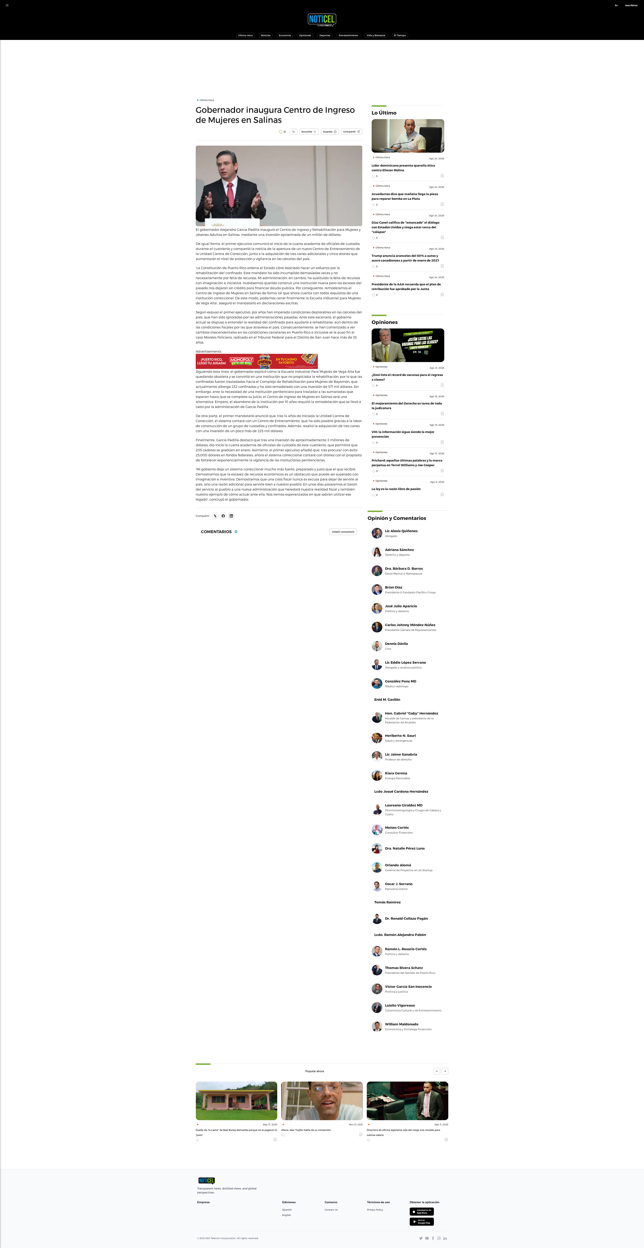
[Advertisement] (322, 65)
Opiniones (305, 35)
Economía (285, 35)
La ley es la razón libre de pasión (396, 489)
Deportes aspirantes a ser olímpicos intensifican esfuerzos (401, 1130)
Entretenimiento (348, 35)
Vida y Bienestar (376, 35)
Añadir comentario (343, 531)
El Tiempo (400, 35)
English (286, 1215)
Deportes (324, 35)
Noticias (266, 35)
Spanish (287, 1209)
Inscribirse (631, 5)
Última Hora (245, 35)
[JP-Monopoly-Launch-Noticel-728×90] (279, 361)
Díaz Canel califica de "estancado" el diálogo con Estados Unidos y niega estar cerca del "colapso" (405, 227)
